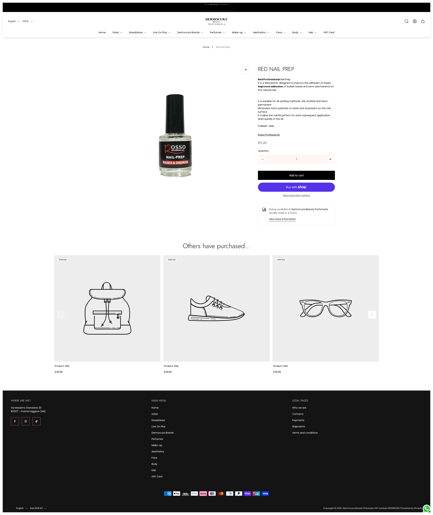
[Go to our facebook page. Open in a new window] (15, 421)
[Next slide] (372, 315)
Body (154, 464)
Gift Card (157, 476)
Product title (62, 366)
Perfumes (157, 439)
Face (154, 457)
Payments (298, 420)
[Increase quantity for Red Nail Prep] (330, 159)
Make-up (157, 445)
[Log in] (414, 21)
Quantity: (263, 151)
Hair (154, 470)
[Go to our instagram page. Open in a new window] (26, 421)
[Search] (406, 21)
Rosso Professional (269, 134)
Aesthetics (158, 451)
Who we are (299, 407)
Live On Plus (158, 426)
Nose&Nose (158, 420)
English (12, 21)
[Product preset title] (107, 308)
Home (206, 47)
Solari (155, 414)
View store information (282, 219)
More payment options (296, 195)
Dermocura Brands (163, 432)
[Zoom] (246, 70)
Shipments (298, 426)
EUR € (26, 21)
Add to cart (296, 175)
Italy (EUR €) (36, 508)
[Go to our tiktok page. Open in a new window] (36, 421)
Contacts (297, 414)
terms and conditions (305, 432)
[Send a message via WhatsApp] (426, 508)
